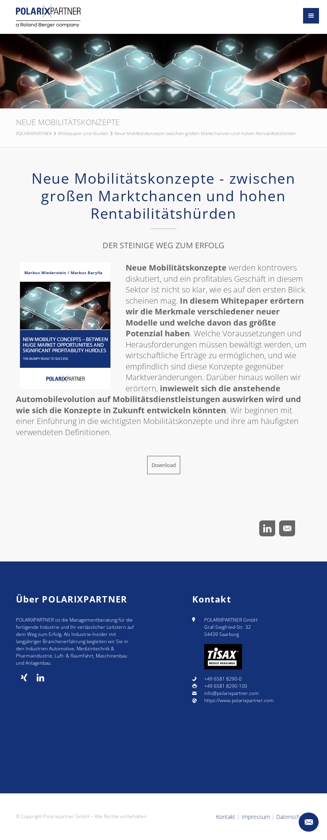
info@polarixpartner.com (231, 693)
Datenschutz (292, 816)
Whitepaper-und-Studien (83, 133)
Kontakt (225, 816)
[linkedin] (40, 678)
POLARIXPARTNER (34, 133)
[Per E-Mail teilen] (287, 528)
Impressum (256, 816)
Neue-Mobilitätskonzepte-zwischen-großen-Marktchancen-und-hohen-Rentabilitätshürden (205, 133)
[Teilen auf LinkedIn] (267, 528)
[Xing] (24, 678)
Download (164, 465)
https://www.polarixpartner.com (239, 700)
